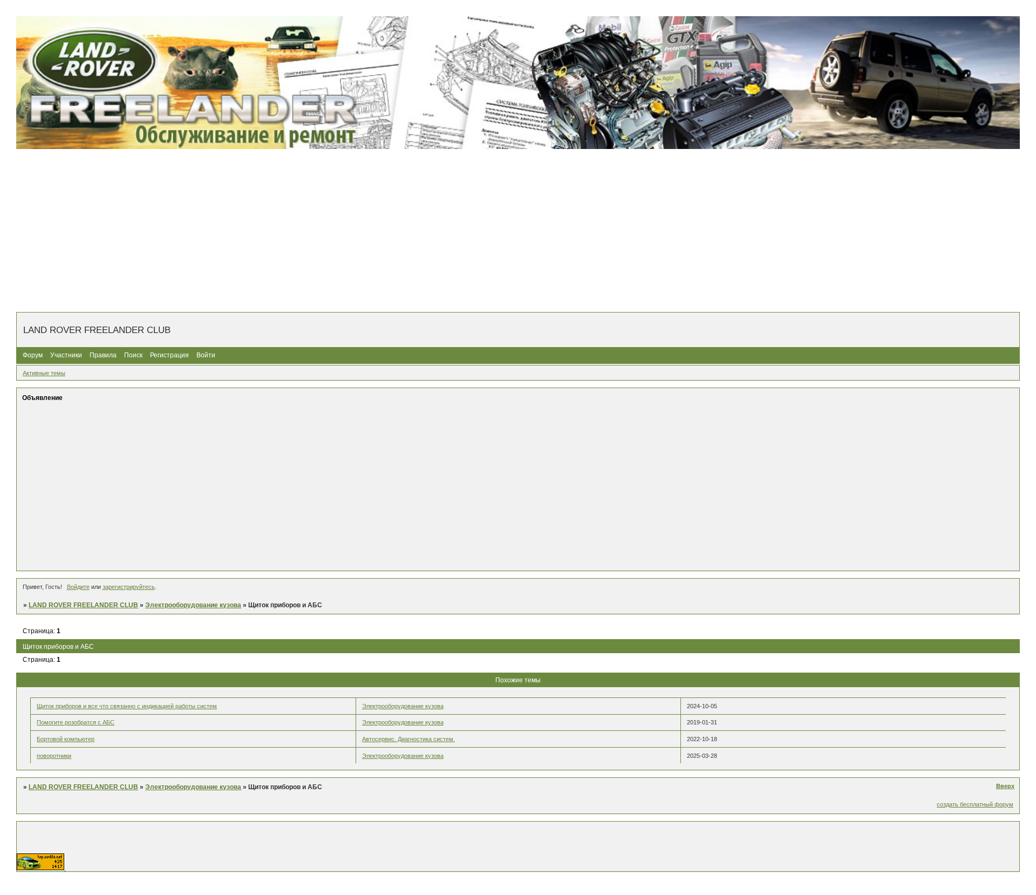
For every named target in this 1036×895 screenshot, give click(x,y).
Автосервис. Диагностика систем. (408, 739)
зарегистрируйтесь (129, 587)
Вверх (1005, 786)
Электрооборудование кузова (193, 605)
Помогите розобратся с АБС (75, 722)
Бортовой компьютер (65, 739)
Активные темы (44, 373)
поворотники (54, 755)
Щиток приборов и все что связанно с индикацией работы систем (127, 706)
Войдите (78, 587)
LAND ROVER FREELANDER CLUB (83, 605)
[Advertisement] (518, 231)
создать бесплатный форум (975, 804)
